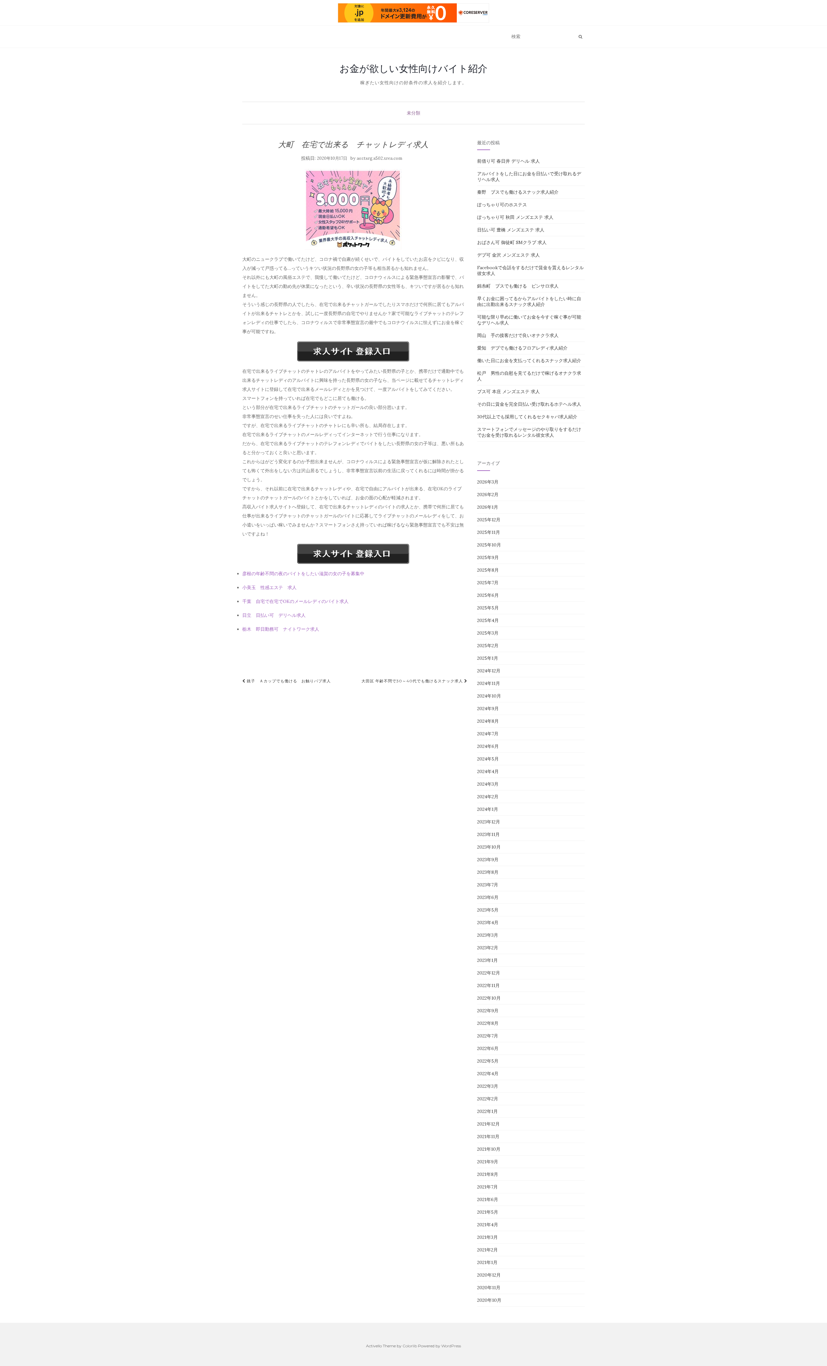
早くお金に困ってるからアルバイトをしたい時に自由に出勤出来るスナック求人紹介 (529, 301)
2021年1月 (487, 1262)
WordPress (451, 1345)
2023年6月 (487, 897)
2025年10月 (489, 545)
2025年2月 (487, 645)
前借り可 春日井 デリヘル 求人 (508, 161)
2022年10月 (489, 998)
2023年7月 (487, 885)
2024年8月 (488, 721)
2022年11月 (488, 985)
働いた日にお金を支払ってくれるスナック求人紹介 (529, 360)
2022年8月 (487, 1023)
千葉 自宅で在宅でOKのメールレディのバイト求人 (295, 601)
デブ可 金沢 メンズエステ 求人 (508, 255)
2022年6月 (487, 1048)
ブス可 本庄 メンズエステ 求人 (508, 391)
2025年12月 (488, 520)
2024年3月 (487, 784)
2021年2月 (487, 1250)
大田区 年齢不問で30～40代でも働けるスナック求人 (412, 680)
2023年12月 (488, 822)
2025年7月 (487, 583)
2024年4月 (488, 771)
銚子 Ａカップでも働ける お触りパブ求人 (288, 680)
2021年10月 (488, 1149)
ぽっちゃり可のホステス (502, 205)
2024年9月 (488, 708)
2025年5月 (488, 608)
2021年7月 (487, 1187)
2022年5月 (487, 1061)
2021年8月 (487, 1174)
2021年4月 (487, 1225)
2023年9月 (487, 859)
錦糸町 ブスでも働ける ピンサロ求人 (518, 286)
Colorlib (410, 1345)
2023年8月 (487, 872)
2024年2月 (487, 797)
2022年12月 (488, 973)
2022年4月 (487, 1073)
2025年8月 (488, 570)
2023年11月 (488, 834)
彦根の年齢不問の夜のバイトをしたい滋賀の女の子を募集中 (303, 573)
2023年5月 (487, 910)
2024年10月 (489, 696)
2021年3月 (487, 1237)
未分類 (413, 113)
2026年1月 (487, 507)
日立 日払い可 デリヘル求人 (274, 615)
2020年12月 (489, 1275)
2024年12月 (488, 671)
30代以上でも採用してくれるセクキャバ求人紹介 (527, 417)
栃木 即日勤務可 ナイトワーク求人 (280, 629)
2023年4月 (487, 922)
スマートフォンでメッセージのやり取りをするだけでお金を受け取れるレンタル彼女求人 (529, 432)
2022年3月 (487, 1086)
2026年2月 (487, 494)
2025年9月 (488, 557)
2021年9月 (487, 1162)
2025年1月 (487, 658)
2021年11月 (488, 1136)
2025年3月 (487, 633)
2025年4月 (488, 620)
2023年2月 (487, 948)
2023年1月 (487, 960)
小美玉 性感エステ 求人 (269, 587)
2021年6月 (487, 1199)
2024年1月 (487, 809)
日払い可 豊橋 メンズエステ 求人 (510, 230)
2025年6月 (488, 595)
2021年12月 (488, 1124)
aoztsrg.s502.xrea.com (379, 158)
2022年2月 (487, 1099)
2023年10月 (489, 847)
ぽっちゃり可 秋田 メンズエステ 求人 (515, 217)
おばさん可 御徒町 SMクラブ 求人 (512, 242)
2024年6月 (488, 746)
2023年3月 (487, 935)
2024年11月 (488, 683)
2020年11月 (488, 1287)
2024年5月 (488, 759)
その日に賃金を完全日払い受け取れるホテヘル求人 (529, 404)
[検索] (580, 37)
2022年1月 (487, 1111)
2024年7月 (487, 734)
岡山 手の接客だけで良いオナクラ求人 (518, 335)
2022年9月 (487, 1011)
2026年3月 (487, 482)
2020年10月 (489, 1300)
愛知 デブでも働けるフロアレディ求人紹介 (522, 348)
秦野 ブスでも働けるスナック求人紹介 (518, 192)
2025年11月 (488, 532)
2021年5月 (487, 1212)
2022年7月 (487, 1036)
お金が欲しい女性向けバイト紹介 (413, 68)
